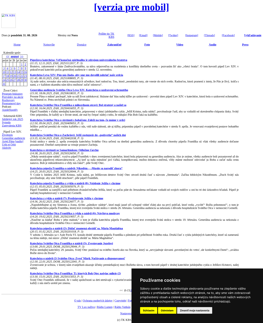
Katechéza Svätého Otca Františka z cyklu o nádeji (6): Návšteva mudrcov (75, 213)
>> (21, 56)
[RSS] (130, 35)
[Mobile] (158, 35)
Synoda (6, 122)
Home (17, 44)
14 (18, 72)
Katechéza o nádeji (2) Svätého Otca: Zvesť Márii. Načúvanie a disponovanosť (77, 258)
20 (14, 76)
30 (25, 80)
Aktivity (6, 147)
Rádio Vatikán (123, 307)
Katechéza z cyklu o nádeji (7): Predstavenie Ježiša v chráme (66, 198)
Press (245, 44)
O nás (77, 300)
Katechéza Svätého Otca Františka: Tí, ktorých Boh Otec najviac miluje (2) (75, 273)
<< (7, 56)
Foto (147, 44)
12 (11, 72)
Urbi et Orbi (9, 144)
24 (4, 80)
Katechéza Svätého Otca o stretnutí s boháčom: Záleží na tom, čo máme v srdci (77, 120)
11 (7, 72)
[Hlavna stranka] (8, 26)
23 (25, 76)
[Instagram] (191, 35)
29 (21, 80)
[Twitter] (173, 35)
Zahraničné (114, 44)
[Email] (143, 35)
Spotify (13, 109)
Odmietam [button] (167, 310)
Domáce (81, 44)
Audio (212, 44)
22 (21, 76)
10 (4, 72)
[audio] (19, 141)
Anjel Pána (8, 141)
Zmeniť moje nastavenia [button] (194, 310)
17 (4, 76)
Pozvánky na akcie (12, 96)
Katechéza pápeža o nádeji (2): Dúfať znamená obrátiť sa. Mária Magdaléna (76, 228)
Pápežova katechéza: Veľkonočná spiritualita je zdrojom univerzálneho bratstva (78, 59)
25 (7, 80)
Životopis (7, 134)
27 (14, 80)
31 (4, 83)
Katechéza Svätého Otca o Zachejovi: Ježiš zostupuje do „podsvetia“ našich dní (78, 135)
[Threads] (209, 35)
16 (25, 72)
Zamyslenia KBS (11, 125)
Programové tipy (11, 103)
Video (179, 44)
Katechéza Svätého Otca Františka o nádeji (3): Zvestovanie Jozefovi (71, 243)
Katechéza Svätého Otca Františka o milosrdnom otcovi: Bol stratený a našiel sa (78, 105)
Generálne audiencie (13, 138)
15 (21, 72)
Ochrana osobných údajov (98, 300)
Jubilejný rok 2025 (12, 119)
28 (18, 80)
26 (11, 80)
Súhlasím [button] (148, 310)
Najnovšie (49, 44)
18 (7, 76)
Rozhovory (8, 100)
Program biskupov (12, 93)
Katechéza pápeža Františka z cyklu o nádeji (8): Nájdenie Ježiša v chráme (75, 183)
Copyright (120, 300)
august (15, 56)
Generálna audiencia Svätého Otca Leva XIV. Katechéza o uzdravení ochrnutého (79, 90)
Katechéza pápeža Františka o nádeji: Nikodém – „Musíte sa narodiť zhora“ (76, 168)
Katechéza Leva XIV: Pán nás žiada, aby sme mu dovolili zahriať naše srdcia (76, 75)
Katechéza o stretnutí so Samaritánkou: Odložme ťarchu (64, 150)
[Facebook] (228, 35)
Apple (5, 109)
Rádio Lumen (105, 307)
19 (11, 76)
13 (14, 72)
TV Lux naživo (86, 307)
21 (18, 76)
